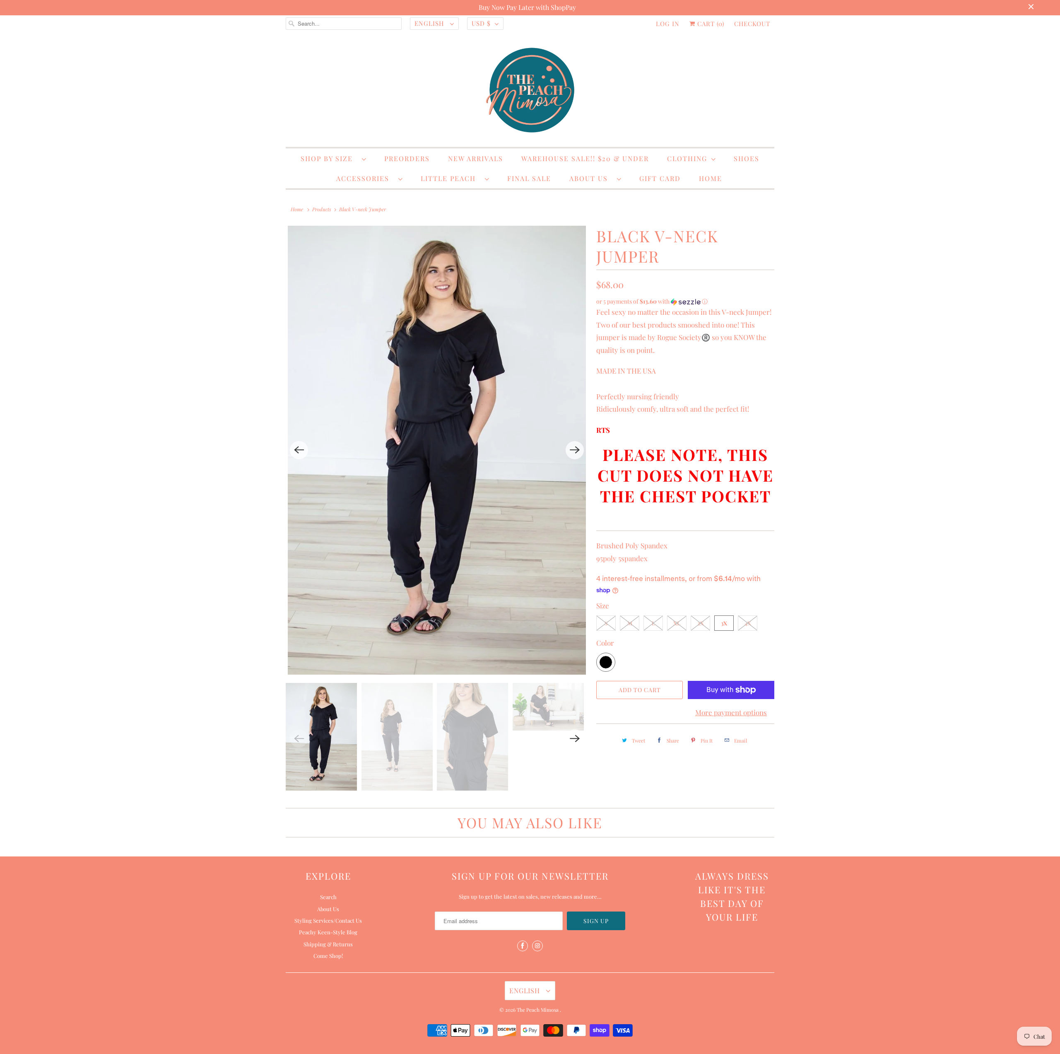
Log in (667, 23)
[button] (685, 301)
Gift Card (660, 178)
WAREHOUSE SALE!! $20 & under (585, 158)
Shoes (746, 158)
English (430, 23)
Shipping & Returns (328, 944)
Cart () (709, 23)
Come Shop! (328, 955)
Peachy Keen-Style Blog (328, 932)
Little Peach (451, 178)
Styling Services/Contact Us (328, 920)
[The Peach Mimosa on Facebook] (522, 946)
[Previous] (299, 450)
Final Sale (529, 178)
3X (724, 623)
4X (747, 623)
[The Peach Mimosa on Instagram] (537, 946)
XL (676, 623)
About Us (591, 178)
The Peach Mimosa (538, 1009)
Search (328, 896)
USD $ (481, 23)
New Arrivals (475, 158)
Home (710, 178)
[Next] (575, 450)
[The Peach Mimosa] (530, 91)
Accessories (365, 178)
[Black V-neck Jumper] (437, 450)
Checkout (752, 23)
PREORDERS (407, 158)
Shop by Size (329, 158)
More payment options (731, 712)
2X (700, 623)
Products (321, 209)
